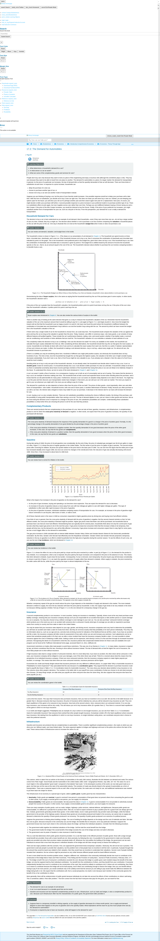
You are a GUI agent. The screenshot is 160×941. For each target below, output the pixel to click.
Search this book (5, 30)
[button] (7, 109)
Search (29, 140)
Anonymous (36, 917)
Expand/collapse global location (132, 143)
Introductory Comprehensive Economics (82, 144)
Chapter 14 (84, 802)
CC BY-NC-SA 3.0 (101, 915)
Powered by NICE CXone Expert (53, 934)
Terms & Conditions (70, 938)
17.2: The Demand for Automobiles (44, 915)
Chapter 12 (69, 540)
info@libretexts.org (117, 938)
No (54, 927)
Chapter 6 (53, 315)
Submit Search (5, 36)
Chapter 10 (93, 370)
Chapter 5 (83, 370)
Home (35, 144)
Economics (60, 144)
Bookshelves (47, 144)
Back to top (30, 922)
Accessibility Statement (84, 938)
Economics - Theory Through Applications (112, 144)
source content (46, 917)
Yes (47, 927)
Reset (3, 48)
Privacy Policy (60, 938)
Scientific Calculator (10, 96)
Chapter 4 (96, 236)
